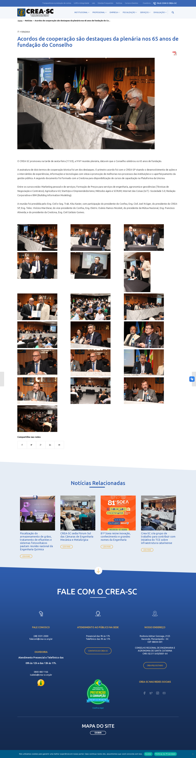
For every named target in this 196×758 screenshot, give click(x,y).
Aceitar (148, 754)
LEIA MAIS (26, 556)
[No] (192, 754)
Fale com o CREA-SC (167, 3)
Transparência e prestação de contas (56, 3)
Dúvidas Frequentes (105, 3)
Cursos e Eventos (131, 3)
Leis (93, 3)
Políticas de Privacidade (165, 754)
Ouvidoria (147, 3)
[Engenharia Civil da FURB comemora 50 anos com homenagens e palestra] (2, 379)
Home (20, 21)
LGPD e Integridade (81, 3)
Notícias (119, 3)
